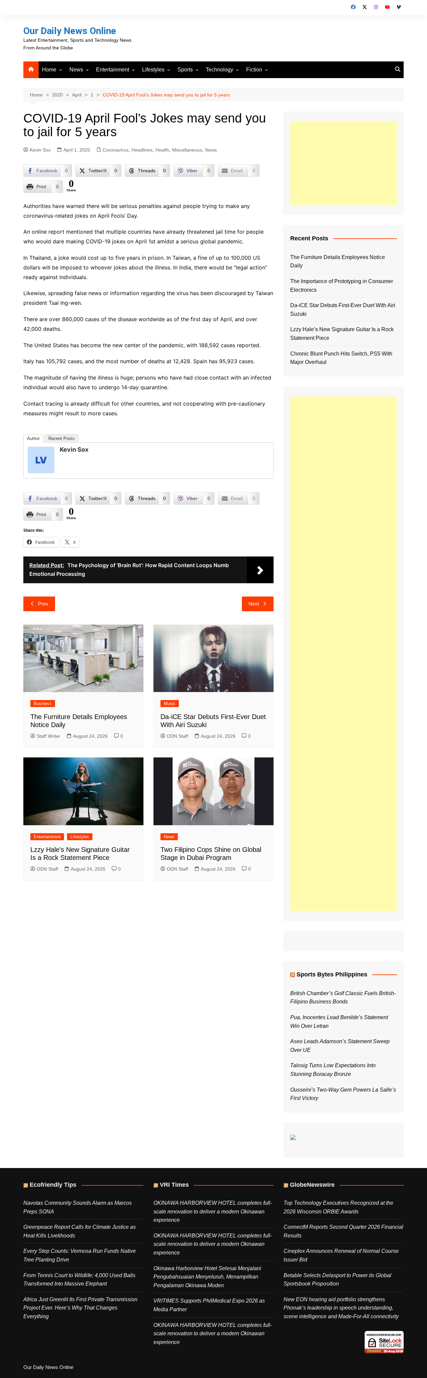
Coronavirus (115, 150)
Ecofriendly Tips (53, 1184)
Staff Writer (48, 736)
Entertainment (112, 69)
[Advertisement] (343, 163)
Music (169, 703)
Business (43, 703)
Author (33, 438)
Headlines (141, 150)
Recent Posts (61, 438)
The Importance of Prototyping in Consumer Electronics (341, 285)
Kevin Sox (40, 150)
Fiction (254, 69)
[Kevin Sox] (41, 459)
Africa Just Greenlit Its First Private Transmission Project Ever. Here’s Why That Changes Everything (80, 1308)
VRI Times (174, 1184)
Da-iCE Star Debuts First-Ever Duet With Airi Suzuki (342, 309)
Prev (43, 604)
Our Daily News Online (69, 30)
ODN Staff (177, 736)
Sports (185, 69)
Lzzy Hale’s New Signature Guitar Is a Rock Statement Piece (342, 333)
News (76, 69)
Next (254, 604)
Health (162, 150)
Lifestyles (153, 69)
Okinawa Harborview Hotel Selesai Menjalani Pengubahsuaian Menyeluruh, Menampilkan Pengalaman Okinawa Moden (207, 1277)
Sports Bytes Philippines (332, 974)
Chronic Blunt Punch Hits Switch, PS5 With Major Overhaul (341, 358)
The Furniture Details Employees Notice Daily (337, 261)
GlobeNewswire (312, 1184)
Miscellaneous (187, 150)
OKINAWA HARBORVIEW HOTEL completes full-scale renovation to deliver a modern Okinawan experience (212, 1211)
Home (49, 69)
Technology (219, 69)
